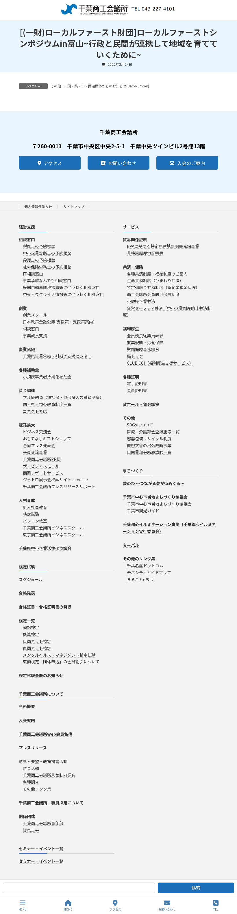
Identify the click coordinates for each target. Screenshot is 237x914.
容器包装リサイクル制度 (149, 438)
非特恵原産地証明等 (145, 253)
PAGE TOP (228, 887)
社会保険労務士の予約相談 (47, 266)
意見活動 (31, 768)
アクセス (115, 909)
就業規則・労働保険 (145, 342)
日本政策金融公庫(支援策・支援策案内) (59, 322)
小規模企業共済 (141, 301)
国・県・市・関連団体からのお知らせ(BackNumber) (108, 85)
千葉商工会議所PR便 (42, 459)
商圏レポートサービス (43, 472)
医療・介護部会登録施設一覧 (153, 431)
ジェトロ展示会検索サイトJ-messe (55, 479)
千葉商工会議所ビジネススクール (53, 528)
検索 (196, 887)
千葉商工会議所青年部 (43, 823)
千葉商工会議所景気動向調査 (49, 775)
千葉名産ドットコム (145, 565)
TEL (215, 909)
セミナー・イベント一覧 (41, 848)
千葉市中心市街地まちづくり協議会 (159, 504)
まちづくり (133, 470)
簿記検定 (31, 627)
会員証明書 (137, 390)
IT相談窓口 (33, 273)
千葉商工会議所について (41, 693)
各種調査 (31, 782)
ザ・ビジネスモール (41, 466)
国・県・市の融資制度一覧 (47, 404)
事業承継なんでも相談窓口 (47, 280)
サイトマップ (74, 206)
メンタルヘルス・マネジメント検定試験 (59, 655)
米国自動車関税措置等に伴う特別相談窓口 (61, 287)
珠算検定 (31, 634)
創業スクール (35, 315)
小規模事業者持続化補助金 (47, 376)
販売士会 (31, 830)
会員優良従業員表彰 (145, 335)
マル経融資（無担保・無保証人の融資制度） (63, 397)
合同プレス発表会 (39, 445)
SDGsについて (140, 425)
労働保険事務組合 (143, 349)
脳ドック (135, 356)
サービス (131, 227)
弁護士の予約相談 (39, 260)
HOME (68, 909)
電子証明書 (137, 383)
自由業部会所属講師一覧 (149, 452)
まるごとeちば (140, 579)
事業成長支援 (35, 335)
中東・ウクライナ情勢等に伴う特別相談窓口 (63, 294)
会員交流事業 (35, 452)
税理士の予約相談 (39, 246)
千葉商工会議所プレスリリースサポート (59, 486)
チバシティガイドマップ (149, 572)
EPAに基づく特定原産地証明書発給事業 (163, 246)
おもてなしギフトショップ (47, 438)
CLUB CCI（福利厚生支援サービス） (160, 363)
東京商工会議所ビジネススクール (53, 534)
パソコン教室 (35, 521)
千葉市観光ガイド (143, 511)
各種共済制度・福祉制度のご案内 (157, 273)
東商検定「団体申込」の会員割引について (61, 661)
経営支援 (27, 227)
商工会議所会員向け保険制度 (153, 294)
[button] (50, 162)
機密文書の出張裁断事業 (149, 445)
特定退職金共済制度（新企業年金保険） (163, 287)
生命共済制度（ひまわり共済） (155, 280)
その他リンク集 (37, 789)
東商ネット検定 (37, 648)
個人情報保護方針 (38, 206)
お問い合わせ (167, 909)
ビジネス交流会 (37, 431)
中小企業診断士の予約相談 (47, 253)
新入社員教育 (35, 507)
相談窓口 (31, 328)
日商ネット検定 (37, 641)
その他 (56, 85)
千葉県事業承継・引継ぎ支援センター (57, 356)
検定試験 (31, 514)
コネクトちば (35, 411)
